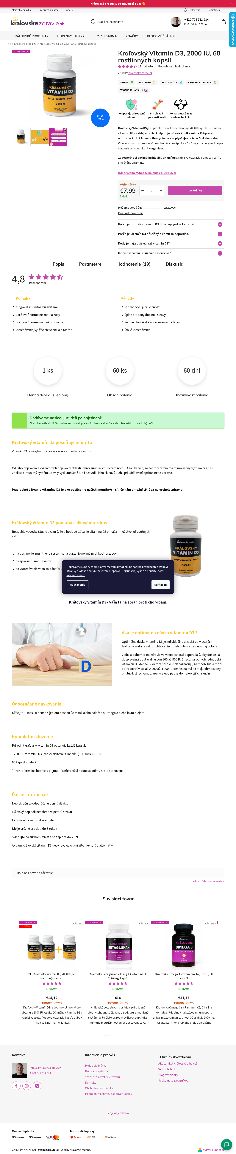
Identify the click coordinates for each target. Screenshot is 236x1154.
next (221, 977)
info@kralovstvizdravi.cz (45, 1068)
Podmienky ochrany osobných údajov (108, 1094)
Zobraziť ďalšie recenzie (207, 881)
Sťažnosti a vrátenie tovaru (102, 1077)
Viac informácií (76, 575)
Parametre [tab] (90, 264)
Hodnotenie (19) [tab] (133, 264)
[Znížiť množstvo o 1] (142, 190)
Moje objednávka (118, 1113)
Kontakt (90, 1083)
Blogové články (168, 1075)
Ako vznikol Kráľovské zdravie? (177, 1064)
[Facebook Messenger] (37, 1086)
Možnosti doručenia (130, 213)
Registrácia (214, 10)
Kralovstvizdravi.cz (140, 73)
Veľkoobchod (166, 1069)
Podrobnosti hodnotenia (174, 66)
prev (15, 977)
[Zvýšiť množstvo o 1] (161, 190)
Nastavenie (77, 585)
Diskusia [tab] (175, 264)
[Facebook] (16, 1086)
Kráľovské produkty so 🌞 (118, 4)
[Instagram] (26, 1086)
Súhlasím (160, 585)
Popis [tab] (58, 264)
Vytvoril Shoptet (213, 1150)
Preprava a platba (49, 10)
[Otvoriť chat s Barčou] (226, 1144)
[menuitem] (30, 36)
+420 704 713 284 (196, 19)
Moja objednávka (21, 10)
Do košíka (195, 190)
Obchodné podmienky (99, 1088)
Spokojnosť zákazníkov (173, 1081)
